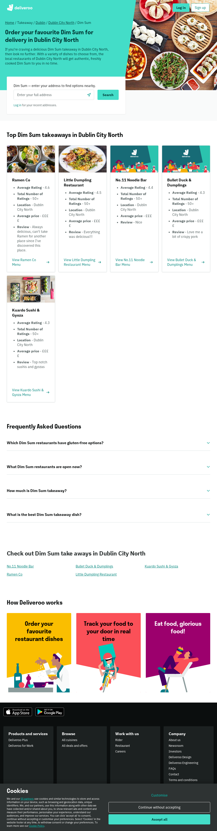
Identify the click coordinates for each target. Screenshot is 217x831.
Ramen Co (14, 574)
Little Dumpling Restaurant (96, 574)
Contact (174, 774)
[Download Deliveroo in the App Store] (17, 712)
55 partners (27, 798)
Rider (118, 740)
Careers (120, 751)
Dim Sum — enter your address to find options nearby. (55, 86)
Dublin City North (61, 23)
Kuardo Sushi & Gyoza (161, 566)
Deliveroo (19, 7)
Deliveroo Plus (18, 740)
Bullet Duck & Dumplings (94, 566)
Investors (175, 751)
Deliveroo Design (180, 757)
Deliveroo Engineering (183, 763)
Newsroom (176, 746)
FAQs (172, 768)
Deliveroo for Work (20, 746)
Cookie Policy (36, 825)
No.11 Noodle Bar (20, 566)
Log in (17, 105)
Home (9, 23)
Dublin (40, 23)
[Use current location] (89, 94)
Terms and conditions (183, 780)
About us (175, 740)
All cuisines (69, 740)
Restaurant (122, 746)
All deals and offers (75, 746)
